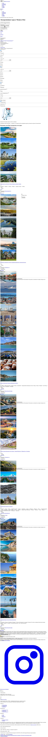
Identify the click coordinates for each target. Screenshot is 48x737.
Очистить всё (2, 47)
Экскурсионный (3, 102)
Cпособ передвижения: (4, 93)
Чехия (1, 67)
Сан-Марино (2, 85)
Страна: (1, 58)
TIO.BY (2, 734)
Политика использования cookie (26, 735)
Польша (1, 65)
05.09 (3, 455)
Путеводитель (4, 705)
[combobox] (5, 22)
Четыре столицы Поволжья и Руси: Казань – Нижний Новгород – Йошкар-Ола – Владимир (15, 451)
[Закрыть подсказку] (0, 690)
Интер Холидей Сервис (8, 627)
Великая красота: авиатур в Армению (6, 506)
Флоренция (2, 87)
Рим (1, 83)
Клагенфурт (2, 78)
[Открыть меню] (2, 1)
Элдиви (6, 515)
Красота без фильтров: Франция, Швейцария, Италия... (9, 383)
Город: (1, 69)
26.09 (7, 513)
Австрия (1, 62)
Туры (3, 3)
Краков (1, 80)
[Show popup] (5, 23)
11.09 (1, 625)
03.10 (9, 513)
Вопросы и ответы (5, 719)
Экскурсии (4, 12)
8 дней (1, 91)
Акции (3, 6)
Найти (1, 30)
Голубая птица (2, 105)
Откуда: (1, 55)
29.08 (1, 455)
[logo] (7, 1)
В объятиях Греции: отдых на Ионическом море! (8, 619)
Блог (3, 5)
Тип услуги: (2, 49)
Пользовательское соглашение (16, 735)
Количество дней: (3, 89)
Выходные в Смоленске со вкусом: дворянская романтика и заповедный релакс (13, 262)
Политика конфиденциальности (5, 735)
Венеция (1, 76)
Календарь (4, 4)
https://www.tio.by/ (33, 724)
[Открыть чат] (0, 697)
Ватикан (1, 74)
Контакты (3, 716)
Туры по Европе (3, 100)
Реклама (3, 720)
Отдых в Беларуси (5, 711)
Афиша (3, 7)
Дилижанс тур (7, 267)
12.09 (5, 513)
